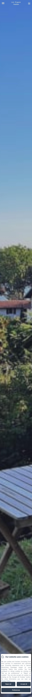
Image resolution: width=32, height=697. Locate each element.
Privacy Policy (5, 681)
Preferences (16, 690)
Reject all (8, 684)
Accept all (23, 684)
